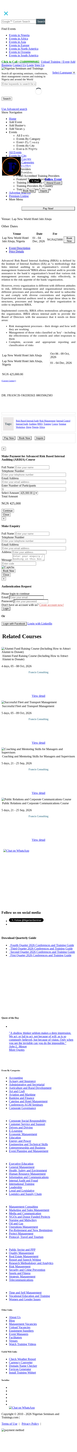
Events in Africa (18, 38)
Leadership (15, 1187)
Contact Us (19, 65)
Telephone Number (12, 471)
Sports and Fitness (19, 1273)
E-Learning (15, 1130)
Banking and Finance (21, 1098)
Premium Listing (19, 196)
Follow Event (53, 179)
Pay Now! (48, 208)
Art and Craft (17, 1091)
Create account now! (51, 604)
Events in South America (23, 55)
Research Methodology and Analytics (31, 1263)
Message (6, 559)
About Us (15, 1317)
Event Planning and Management (28, 1151)
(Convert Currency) (8, 381)
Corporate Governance (22, 1108)
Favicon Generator (20, 1369)
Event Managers (18, 1334)
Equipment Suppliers (21, 1330)
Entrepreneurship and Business (27, 1147)
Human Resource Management (27, 1173)
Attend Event (53, 183)
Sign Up (39, 65)
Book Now (28, 190)
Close (6, 514)
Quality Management (21, 1253)
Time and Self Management (25, 1292)
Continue (8, 510)
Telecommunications (21, 1279)
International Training (21, 1183)
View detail (38, 695)
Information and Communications (29, 1177)
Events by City (18, 155)
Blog (12, 1320)
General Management (21, 1167)
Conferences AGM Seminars (26, 1104)
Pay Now (9, 438)
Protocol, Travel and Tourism (26, 1237)
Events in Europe (19, 45)
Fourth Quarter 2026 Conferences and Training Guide (41, 945)
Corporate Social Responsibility (27, 1120)
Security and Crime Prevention (27, 1269)
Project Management (21, 1233)
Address (6, 552)
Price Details (16, 251)
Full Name (7, 467)
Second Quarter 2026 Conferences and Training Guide (42, 951)
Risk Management (47, 420)
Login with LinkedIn (39, 623)
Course (55, 424)
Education (15, 1137)
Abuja (28, 427)
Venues (13, 1340)
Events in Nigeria (19, 35)
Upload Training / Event (55, 61)
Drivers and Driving (21, 1127)
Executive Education (21, 1163)
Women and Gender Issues (25, 1299)
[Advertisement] (38, 881)
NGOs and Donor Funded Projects (29, 1216)
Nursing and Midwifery (23, 1220)
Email (4, 597)
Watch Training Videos (22, 1344)
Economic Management (23, 1134)
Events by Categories (21, 162)
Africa (42, 427)
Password (7, 601)
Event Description (19, 248)
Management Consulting (23, 1206)
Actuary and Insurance (22, 1081)
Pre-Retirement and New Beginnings (31, 1230)
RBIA (40, 424)
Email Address (10, 478)
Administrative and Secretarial (26, 1084)
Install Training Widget (22, 1372)
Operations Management (23, 1226)
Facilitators (15, 1337)
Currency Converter (21, 1362)
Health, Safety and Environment (28, 1170)
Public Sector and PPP (22, 1249)
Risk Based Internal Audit (27, 420)
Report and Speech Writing (25, 1259)
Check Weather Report (22, 1359)
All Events (15, 152)
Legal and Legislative (21, 1190)
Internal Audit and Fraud (23, 1180)
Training (47, 424)
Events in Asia (17, 42)
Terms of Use (9, 1423)
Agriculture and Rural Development (30, 1087)
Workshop (20, 427)
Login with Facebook (14, 623)
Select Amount (10, 492)
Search (41, 21)
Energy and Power (20, 1141)
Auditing (33, 424)
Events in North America (23, 48)
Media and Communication (25, 1213)
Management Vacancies (23, 1324)
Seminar (62, 424)
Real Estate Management (23, 1256)
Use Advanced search (14, 109)
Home (12, 118)
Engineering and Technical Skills (28, 1144)
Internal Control (63, 420)
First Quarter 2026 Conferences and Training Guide (40, 955)
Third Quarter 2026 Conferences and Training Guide (41, 948)
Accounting (16, 1077)
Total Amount (9, 496)
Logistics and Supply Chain (25, 1194)
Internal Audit (22, 424)
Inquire (43, 190)
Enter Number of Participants (18, 485)
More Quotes (16, 1049)
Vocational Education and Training (29, 1296)
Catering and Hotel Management (28, 1101)
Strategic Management (22, 1276)
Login (30, 65)
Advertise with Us (19, 192)
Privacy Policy (30, 1423)
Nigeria (35, 427)
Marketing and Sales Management (29, 1210)
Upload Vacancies (19, 1327)
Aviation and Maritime (22, 1094)
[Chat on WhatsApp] (16, 850)
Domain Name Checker (23, 1365)
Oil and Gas (16, 1223)
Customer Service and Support (27, 1124)
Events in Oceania (19, 52)
